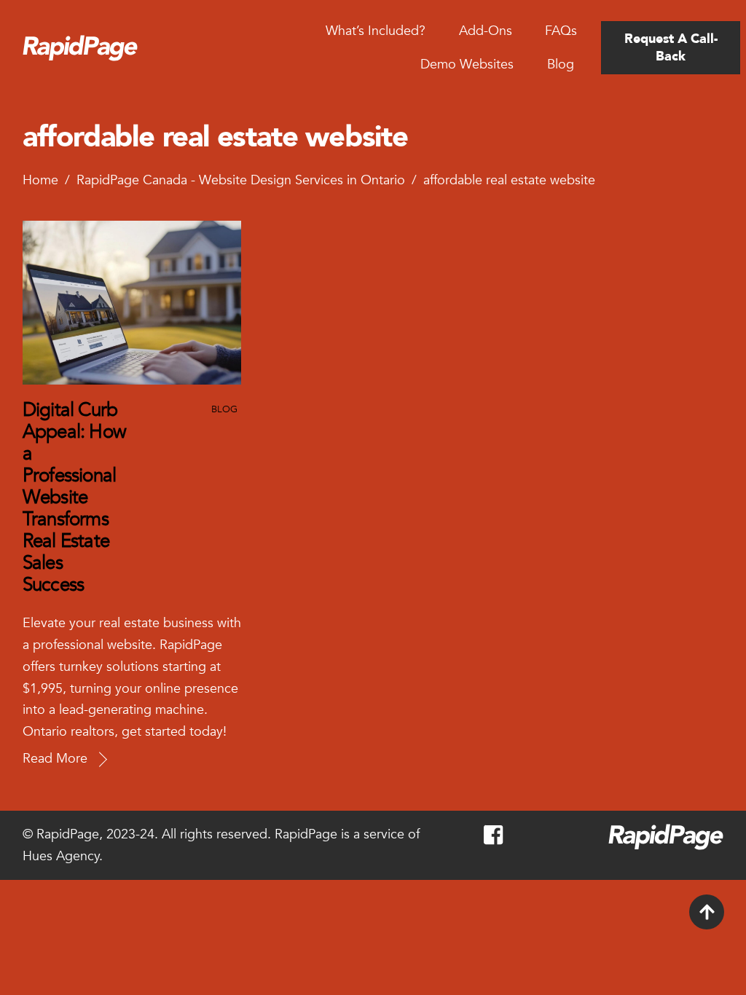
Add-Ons (485, 31)
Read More (55, 759)
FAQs (561, 31)
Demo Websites (467, 64)
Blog (560, 64)
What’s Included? (375, 31)
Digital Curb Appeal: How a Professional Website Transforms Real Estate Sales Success (74, 497)
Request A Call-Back (671, 48)
